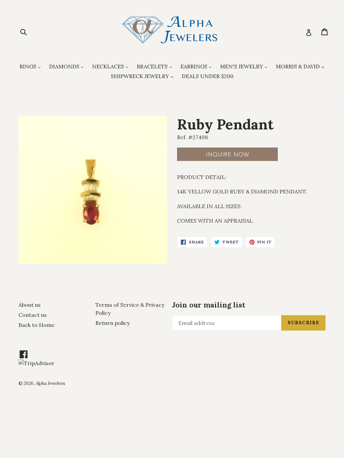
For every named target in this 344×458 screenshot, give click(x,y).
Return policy (112, 323)
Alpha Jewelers (50, 383)
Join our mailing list (208, 305)
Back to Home (36, 325)
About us (29, 304)
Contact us (32, 314)
